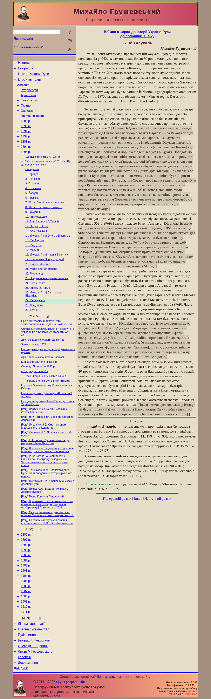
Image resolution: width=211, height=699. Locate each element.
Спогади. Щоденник (33, 646)
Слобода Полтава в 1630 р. (38, 366)
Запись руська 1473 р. (35, 344)
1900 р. (26, 555)
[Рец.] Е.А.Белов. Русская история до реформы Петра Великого (45, 442)
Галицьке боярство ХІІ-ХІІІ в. (43, 156)
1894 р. (26, 146)
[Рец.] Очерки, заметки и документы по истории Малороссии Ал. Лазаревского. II (47, 514)
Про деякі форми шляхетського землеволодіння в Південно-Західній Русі (47, 322)
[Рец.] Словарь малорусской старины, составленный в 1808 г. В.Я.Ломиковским (47, 521)
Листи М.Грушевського (35, 651)
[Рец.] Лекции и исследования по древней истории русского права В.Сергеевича (47, 450)
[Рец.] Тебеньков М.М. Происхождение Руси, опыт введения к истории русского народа (46, 473)
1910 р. (26, 606)
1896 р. (26, 534)
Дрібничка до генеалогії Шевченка (42, 339)
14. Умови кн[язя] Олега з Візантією (47, 235)
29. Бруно (31, 309)
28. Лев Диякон (34, 305)
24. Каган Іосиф (35, 283)
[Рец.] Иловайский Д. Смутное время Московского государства (44, 426)
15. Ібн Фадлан (34, 240)
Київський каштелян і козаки (39, 361)
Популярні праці (32, 115)
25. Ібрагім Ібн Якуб (37, 287)
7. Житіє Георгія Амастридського (45, 202)
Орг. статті (28, 110)
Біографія (25, 68)
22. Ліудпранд (34, 273)
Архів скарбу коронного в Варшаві (42, 357)
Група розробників (70, 681)
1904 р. (26, 575)
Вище (138, 498)
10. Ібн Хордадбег (36, 216)
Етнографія (29, 100)
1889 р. (26, 121)
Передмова (32, 169)
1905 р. (26, 581)
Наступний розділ (157, 498)
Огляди (26, 105)
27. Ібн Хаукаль (35, 300)
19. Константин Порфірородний (44, 259)
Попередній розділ (117, 498)
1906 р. (26, 586)
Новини (24, 63)
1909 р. (26, 601)
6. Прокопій (32, 197)
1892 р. (26, 136)
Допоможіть (106, 676)
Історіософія (29, 90)
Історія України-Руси (33, 74)
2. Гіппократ (32, 178)
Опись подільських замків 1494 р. (46, 376)
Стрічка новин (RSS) (29, 47)
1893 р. (26, 141)
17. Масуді (32, 249)
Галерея (24, 657)
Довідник (21, 668)
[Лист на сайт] (70, 41)
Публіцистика (28, 635)
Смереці (55, 695)
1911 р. (25, 611)
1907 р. (26, 591)
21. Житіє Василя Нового (41, 268)
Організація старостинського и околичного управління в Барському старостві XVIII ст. (47, 332)
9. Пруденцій (33, 211)
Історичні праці (29, 79)
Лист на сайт (23, 38)
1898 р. (26, 545)
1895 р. (26, 152)
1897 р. (26, 539)
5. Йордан (31, 193)
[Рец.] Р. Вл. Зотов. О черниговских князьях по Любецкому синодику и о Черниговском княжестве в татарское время (44, 460)
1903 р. (26, 570)
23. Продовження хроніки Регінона (46, 278)
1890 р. (26, 126)
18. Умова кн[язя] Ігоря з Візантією (47, 254)
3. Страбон (32, 183)
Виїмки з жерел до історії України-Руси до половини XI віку (137, 34)
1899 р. (26, 550)
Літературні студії (31, 623)
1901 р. (26, 560)
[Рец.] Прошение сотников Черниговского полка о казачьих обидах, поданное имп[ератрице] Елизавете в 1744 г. (47, 504)
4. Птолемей (33, 188)
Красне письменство (33, 629)
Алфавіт (23, 85)
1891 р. (26, 131)
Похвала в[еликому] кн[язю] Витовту (47, 380)
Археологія (28, 95)
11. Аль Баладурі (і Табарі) (42, 221)
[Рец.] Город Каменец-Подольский (42, 496)
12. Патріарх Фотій (36, 226)
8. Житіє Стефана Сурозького (43, 207)
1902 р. (26, 565)
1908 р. (26, 596)
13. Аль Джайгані (36, 230)
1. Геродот (31, 174)
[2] (47, 316)
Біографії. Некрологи (34, 640)
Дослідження (28, 662)
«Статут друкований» (34, 371)
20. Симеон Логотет (37, 264)
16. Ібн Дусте (33, 245)
